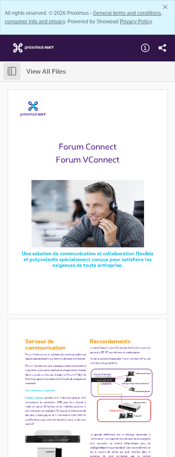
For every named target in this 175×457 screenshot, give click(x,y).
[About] (145, 47)
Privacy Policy (136, 22)
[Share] (162, 47)
